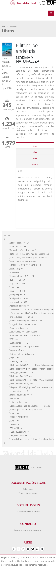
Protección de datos (28, 493)
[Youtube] (28, 549)
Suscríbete (36, 467)
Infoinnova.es (11, 564)
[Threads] (37, 549)
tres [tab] (35, 158)
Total (7, 147)
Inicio (4, 26)
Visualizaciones (7, 128)
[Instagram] (23, 549)
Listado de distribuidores (28, 511)
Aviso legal (28, 489)
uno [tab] (35, 146)
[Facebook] (14, 549)
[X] (19, 549)
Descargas (7, 109)
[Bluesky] (33, 549)
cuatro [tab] (35, 164)
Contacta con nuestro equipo (28, 530)
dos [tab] (34, 152)
